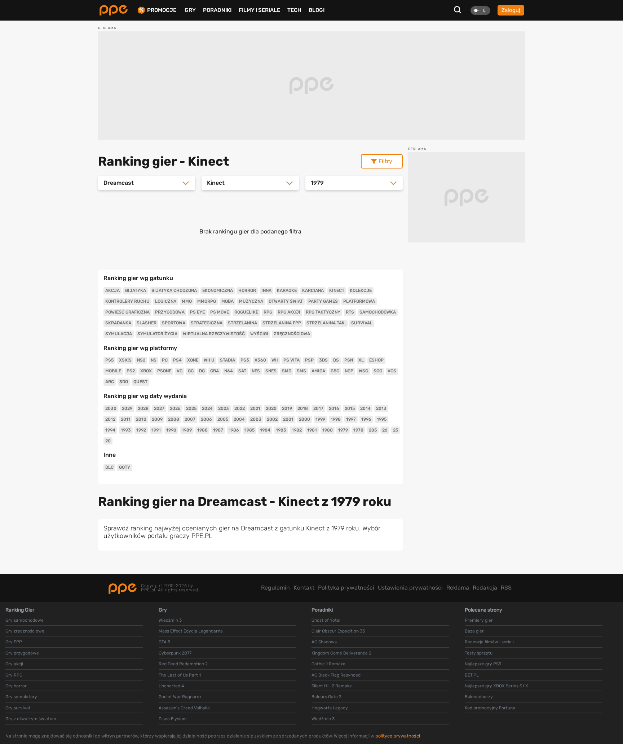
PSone (164, 370)
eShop (376, 360)
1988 (202, 430)
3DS (323, 360)
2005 (222, 419)
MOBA (227, 301)
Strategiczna (206, 322)
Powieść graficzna (127, 312)
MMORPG (206, 301)
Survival (361, 322)
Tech (294, 10)
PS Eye (197, 312)
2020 (271, 408)
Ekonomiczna (217, 290)
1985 (249, 430)
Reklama (457, 587)
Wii (274, 360)
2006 (206, 419)
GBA (214, 370)
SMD (286, 370)
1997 (351, 419)
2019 (287, 408)
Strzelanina (242, 322)
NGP (349, 370)
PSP (309, 360)
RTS (350, 312)
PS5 (109, 360)
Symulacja (118, 333)
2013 (381, 408)
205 (373, 430)
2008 (173, 419)
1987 (218, 430)
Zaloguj (511, 10)
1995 (381, 419)
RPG (268, 312)
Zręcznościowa (292, 333)
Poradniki (217, 10)
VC (179, 370)
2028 (143, 408)
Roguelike (246, 312)
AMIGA (318, 370)
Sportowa (173, 322)
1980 (327, 430)
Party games (323, 301)
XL (361, 360)
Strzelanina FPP (281, 322)
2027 (159, 408)
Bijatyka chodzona (174, 290)
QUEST (140, 381)
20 (108, 440)
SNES (271, 370)
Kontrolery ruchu (127, 301)
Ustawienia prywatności (410, 587)
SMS (301, 370)
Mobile (113, 370)
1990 (171, 430)
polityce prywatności (397, 736)
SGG (378, 370)
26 (385, 430)
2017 (318, 408)
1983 (281, 430)
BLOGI (316, 10)
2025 (191, 408)
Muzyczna (251, 301)
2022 (239, 408)
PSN (348, 360)
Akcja (112, 290)
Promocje (161, 10)
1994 (110, 430)
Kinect (336, 290)
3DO (123, 381)
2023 (223, 408)
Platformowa (359, 301)
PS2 (131, 370)
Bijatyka (135, 290)
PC (165, 360)
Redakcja (485, 587)
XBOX (146, 370)
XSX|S (125, 360)
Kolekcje (361, 290)
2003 (255, 419)
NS (153, 360)
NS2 (141, 360)
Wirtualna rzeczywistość (214, 333)
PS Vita (291, 360)
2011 (126, 419)
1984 (265, 430)
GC (191, 370)
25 (395, 430)
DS (336, 360)
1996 (366, 419)
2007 (190, 419)
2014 (365, 408)
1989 (187, 430)
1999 (320, 419)
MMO (187, 301)
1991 (156, 430)
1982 (297, 430)
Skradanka (118, 322)
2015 (350, 408)
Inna (266, 290)
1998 (336, 419)
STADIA (227, 360)
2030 (110, 408)
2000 (304, 419)
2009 (157, 419)
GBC (335, 370)
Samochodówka (377, 312)
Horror (247, 290)
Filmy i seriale (259, 10)
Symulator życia (157, 333)
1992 (141, 430)
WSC (363, 370)
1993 (126, 430)
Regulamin (275, 587)
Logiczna (165, 301)
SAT (242, 370)
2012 (110, 419)
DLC (109, 467)
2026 (175, 408)
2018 (302, 408)
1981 (312, 430)
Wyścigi (259, 333)
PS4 (177, 360)
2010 (141, 419)
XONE (192, 360)
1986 (234, 430)
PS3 (244, 360)
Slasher (146, 322)
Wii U (209, 360)
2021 (255, 408)
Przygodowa (170, 312)
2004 (239, 419)
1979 (343, 430)
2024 (207, 408)
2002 (272, 419)
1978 (358, 430)
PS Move (219, 312)
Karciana (313, 290)
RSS (506, 587)
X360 (260, 360)
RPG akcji (289, 312)
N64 (228, 370)
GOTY (124, 467)
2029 (127, 408)
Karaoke (287, 290)
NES (256, 370)
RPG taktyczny (323, 312)
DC (202, 370)
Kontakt (303, 587)
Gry (190, 10)
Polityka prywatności (346, 587)
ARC (109, 381)
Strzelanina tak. (326, 322)
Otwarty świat (286, 301)
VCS (392, 370)
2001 (288, 419)
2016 (334, 408)
